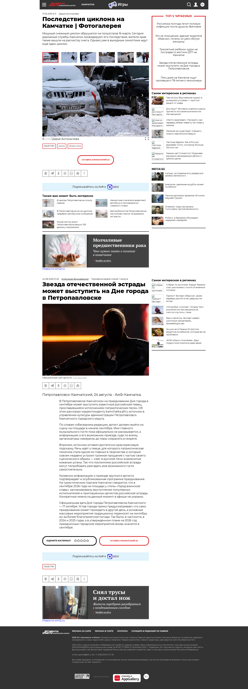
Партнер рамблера (101, 677)
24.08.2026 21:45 (50, 279)
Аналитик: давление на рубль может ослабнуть (184, 185)
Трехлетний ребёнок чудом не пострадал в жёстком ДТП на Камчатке (179, 52)
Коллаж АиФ (80, 377)
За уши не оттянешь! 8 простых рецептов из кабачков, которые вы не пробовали (185, 332)
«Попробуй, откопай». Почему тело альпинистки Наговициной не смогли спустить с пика (184, 310)
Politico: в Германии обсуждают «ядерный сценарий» (181, 219)
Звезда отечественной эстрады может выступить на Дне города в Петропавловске (178, 66)
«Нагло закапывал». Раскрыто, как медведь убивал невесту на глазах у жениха (185, 123)
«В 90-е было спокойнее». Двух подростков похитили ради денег (184, 341)
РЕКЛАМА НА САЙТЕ (81, 631)
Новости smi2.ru (53, 268)
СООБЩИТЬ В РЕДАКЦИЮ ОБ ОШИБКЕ (149, 631)
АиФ (47, 139)
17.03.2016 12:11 (49, 13)
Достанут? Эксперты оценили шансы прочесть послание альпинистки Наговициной (185, 111)
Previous (49, 95)
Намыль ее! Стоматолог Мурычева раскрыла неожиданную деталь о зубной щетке (184, 156)
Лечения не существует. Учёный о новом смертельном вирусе (183, 132)
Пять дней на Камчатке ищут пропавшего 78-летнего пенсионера (179, 79)
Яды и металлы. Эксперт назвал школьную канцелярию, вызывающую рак (182, 321)
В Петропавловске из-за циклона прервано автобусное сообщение (75, 212)
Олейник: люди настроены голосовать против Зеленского (181, 208)
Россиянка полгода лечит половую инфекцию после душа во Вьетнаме (178, 25)
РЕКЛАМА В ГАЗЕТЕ (104, 631)
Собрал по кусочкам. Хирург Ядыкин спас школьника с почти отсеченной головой (185, 287)
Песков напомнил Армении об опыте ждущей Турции (184, 196)
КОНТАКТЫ (122, 631)
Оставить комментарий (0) (96, 160)
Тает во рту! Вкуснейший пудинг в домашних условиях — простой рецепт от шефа (184, 100)
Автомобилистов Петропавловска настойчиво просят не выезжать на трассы (128, 214)
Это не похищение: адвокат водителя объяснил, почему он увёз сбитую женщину (178, 39)
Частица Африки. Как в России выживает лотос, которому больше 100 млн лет (184, 145)
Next (142, 95)
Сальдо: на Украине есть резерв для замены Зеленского (184, 174)
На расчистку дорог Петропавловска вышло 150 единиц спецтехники (71, 224)
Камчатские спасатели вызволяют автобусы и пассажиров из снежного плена (128, 203)
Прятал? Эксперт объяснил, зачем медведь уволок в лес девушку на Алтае (184, 298)
